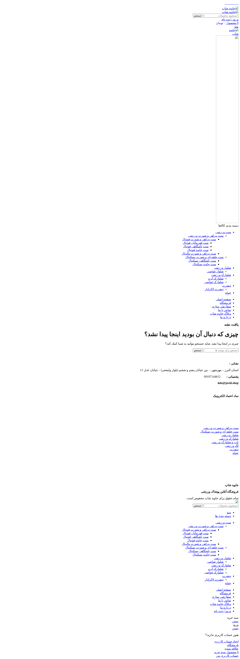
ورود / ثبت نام (222, 611)
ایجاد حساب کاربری (226, 641)
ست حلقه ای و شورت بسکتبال (204, 257)
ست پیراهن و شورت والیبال (199, 253)
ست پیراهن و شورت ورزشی (206, 235)
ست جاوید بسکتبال (204, 264)
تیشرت (234, 449)
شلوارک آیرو (216, 278)
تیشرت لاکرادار (214, 289)
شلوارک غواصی (214, 282)
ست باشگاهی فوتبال (195, 246)
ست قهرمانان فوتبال (195, 242)
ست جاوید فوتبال (197, 250)
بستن (235, 621)
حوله (235, 453)
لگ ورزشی (231, 445)
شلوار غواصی (215, 271)
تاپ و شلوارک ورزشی (224, 442)
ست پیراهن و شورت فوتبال (199, 239)
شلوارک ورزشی (228, 438)
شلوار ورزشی (229, 435)
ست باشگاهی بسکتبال (202, 260)
